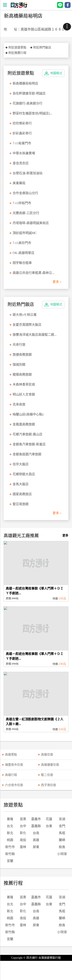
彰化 (23, 833)
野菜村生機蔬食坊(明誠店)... (32, 113)
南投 (23, 840)
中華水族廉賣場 (24, 153)
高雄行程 (11, 774)
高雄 (36, 840)
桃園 (10, 840)
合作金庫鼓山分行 (25, 193)
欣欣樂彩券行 (22, 123)
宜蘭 (10, 861)
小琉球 (62, 854)
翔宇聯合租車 (22, 263)
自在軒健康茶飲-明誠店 (29, 93)
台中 (23, 826)
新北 (10, 833)
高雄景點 (11, 754)
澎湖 (62, 819)
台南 (36, 833)
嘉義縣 (36, 826)
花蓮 (49, 819)
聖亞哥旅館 (21, 504)
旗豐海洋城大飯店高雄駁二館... (35, 334)
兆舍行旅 (19, 344)
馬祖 (62, 833)
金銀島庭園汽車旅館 (27, 454)
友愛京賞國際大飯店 (27, 324)
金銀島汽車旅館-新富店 (29, 444)
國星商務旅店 (22, 494)
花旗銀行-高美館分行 (27, 103)
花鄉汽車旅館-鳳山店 (27, 434)
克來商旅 (19, 404)
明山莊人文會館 (24, 394)
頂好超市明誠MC (25, 233)
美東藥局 (19, 183)
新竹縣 (10, 854)
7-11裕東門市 (22, 143)
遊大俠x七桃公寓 (25, 314)
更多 (65, 535)
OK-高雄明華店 (23, 253)
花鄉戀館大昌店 (24, 474)
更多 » (57, 281)
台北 (10, 826)
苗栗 (23, 819)
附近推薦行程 (17, 52)
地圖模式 (56, 73)
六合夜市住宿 (14, 785)
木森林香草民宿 (24, 384)
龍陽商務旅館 (22, 374)
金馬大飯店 (21, 484)
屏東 (36, 847)
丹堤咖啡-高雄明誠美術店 (31, 223)
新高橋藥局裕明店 (25, 83)
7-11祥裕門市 (22, 203)
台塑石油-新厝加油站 (27, 173)
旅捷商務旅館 (22, 354)
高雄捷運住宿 (50, 764)
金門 (62, 826)
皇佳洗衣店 (21, 163)
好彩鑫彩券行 (22, 133)
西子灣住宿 (48, 785)
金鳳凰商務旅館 (24, 424)
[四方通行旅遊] (19, 7)
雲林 (23, 847)
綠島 (62, 847)
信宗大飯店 (21, 464)
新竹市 (10, 847)
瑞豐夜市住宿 (14, 764)
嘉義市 (36, 819)
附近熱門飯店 (42, 47)
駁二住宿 (47, 774)
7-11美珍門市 (22, 243)
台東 (49, 826)
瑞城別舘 (19, 364)
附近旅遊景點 (17, 47)
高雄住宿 (47, 754)
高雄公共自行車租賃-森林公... (33, 273)
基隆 (10, 819)
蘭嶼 (62, 840)
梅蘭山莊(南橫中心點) (28, 414)
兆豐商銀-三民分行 (26, 213)
